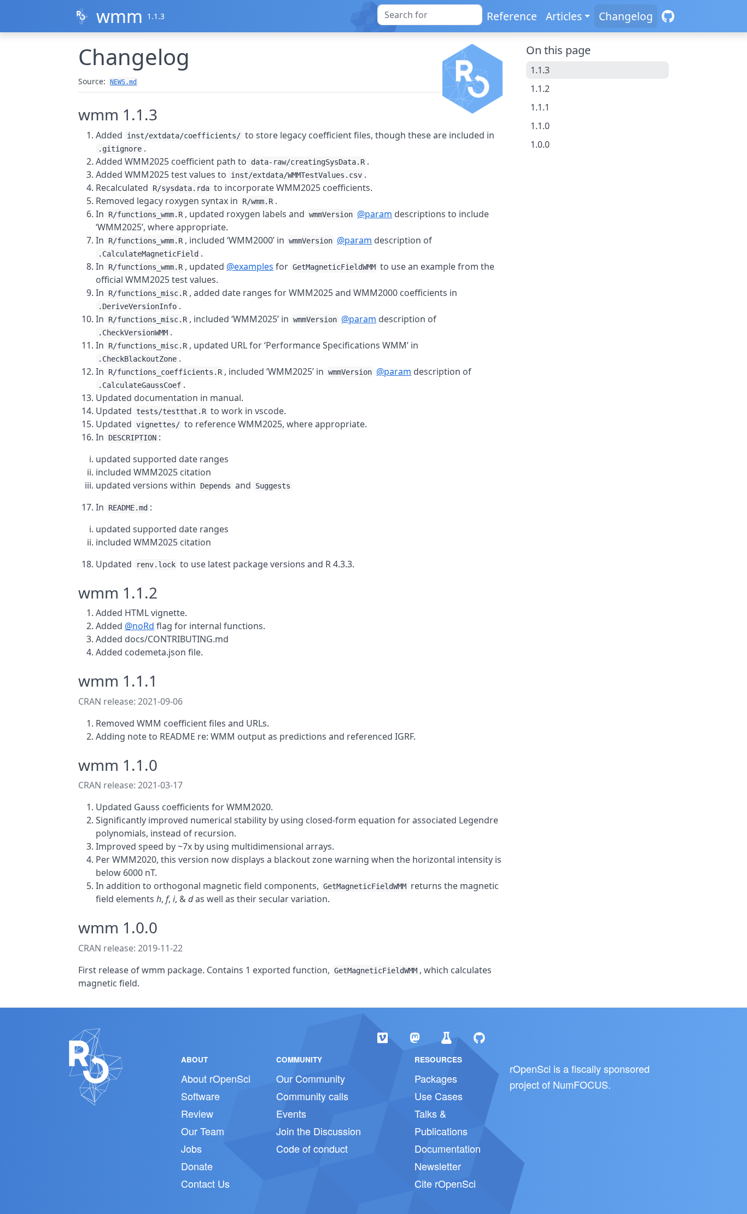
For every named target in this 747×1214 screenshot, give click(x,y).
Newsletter (438, 1166)
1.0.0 (540, 144)
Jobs (191, 1148)
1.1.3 (540, 70)
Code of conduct (312, 1148)
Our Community (310, 1078)
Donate (197, 1166)
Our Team (202, 1131)
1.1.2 (540, 89)
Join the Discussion (318, 1131)
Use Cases (439, 1096)
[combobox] (429, 14)
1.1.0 (540, 126)
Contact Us (205, 1183)
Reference (512, 16)
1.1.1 (540, 107)
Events (291, 1113)
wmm (119, 16)
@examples (249, 266)
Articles (564, 16)
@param (374, 214)
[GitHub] (668, 16)
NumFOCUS (580, 1084)
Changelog (626, 16)
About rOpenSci (215, 1078)
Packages (436, 1078)
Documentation (448, 1148)
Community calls (312, 1096)
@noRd (139, 626)
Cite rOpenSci (445, 1183)
